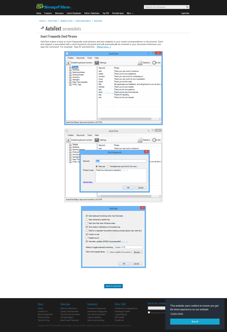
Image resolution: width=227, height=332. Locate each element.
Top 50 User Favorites (70, 314)
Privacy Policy (44, 317)
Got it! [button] (195, 321)
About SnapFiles (45, 314)
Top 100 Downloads (96, 314)
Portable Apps (66, 317)
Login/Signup (121, 314)
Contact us (42, 311)
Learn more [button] (177, 313)
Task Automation (83, 21)
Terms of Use (44, 320)
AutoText (98, 21)
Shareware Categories (97, 311)
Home (42, 21)
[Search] (186, 7)
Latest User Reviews (69, 311)
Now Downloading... (96, 320)
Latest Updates (94, 317)
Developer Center (122, 311)
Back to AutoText (113, 286)
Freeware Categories (96, 308)
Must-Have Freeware (69, 320)
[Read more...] (104, 47)
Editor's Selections (68, 308)
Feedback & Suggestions (126, 308)
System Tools (66, 21)
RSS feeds (119, 317)
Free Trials (52, 21)
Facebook (119, 320)
